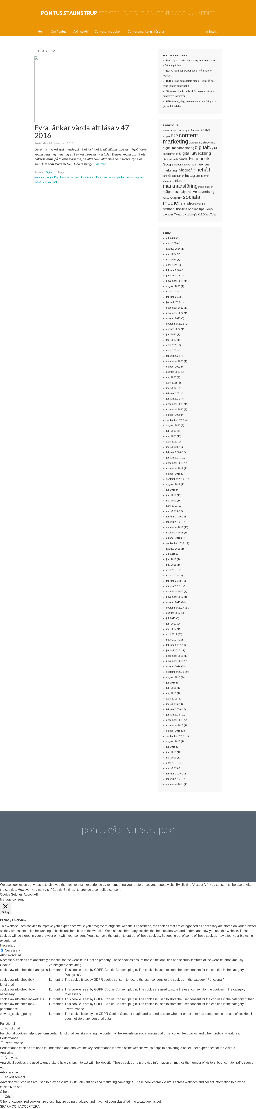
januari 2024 (173, 275)
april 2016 (171, 698)
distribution (169, 159)
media (201, 187)
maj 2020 (171, 436)
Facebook (101, 177)
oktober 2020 (173, 415)
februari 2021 (173, 393)
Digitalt (49, 172)
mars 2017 (172, 639)
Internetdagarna (134, 177)
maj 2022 (171, 340)
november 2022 (174, 313)
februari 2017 (173, 645)
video (200, 214)
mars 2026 (172, 243)
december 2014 (174, 784)
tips (179, 209)
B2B (174, 136)
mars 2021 (172, 388)
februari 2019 (173, 516)
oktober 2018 (173, 538)
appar (166, 136)
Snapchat (176, 197)
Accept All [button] (31, 894)
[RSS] (207, 860)
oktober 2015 (173, 730)
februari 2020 (173, 452)
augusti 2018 (173, 548)
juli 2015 (171, 746)
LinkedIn (179, 181)
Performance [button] (9, 1038)
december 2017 (174, 591)
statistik (187, 203)
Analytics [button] (6, 1052)
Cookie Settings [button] (11, 894)
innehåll (201, 169)
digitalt (202, 147)
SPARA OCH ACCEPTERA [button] (20, 1106)
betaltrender (87, 177)
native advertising (201, 192)
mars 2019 (172, 511)
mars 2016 (172, 704)
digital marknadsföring (178, 148)
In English (211, 31)
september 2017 (175, 607)
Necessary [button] (7, 945)
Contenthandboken (108, 31)
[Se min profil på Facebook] (94, 860)
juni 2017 (171, 623)
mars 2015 (172, 768)
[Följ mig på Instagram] (162, 860)
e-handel (181, 159)
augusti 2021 (173, 372)
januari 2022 (173, 356)
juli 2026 (171, 238)
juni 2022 (171, 334)
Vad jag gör (80, 31)
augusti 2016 (173, 677)
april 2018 (171, 570)
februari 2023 (173, 297)
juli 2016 (171, 682)
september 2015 (175, 736)
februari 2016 (173, 709)
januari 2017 (173, 650)
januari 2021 (173, 398)
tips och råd (190, 209)
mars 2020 (172, 447)
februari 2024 (173, 270)
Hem (41, 31)
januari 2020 (173, 457)
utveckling (189, 214)
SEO (166, 197)
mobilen (209, 186)
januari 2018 (173, 586)
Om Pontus (58, 31)
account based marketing (175, 130)
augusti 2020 (173, 425)
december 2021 (174, 361)
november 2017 (174, 597)
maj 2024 (171, 259)
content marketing (180, 138)
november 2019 (174, 468)
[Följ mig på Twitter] (49, 860)
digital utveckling (195, 153)
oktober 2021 (173, 366)
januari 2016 (173, 714)
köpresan (167, 181)
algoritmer (39, 177)
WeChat (52, 182)
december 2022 (174, 307)
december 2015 (174, 720)
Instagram (192, 175)
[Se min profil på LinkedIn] (71, 860)
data (212, 142)
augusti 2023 (173, 286)
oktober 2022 (173, 318)
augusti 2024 (173, 248)
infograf (184, 170)
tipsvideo (206, 209)
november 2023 (174, 281)
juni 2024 (171, 254)
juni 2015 (171, 752)
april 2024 (171, 265)
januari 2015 (173, 779)
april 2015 (171, 763)
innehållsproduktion (173, 175)
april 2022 (171, 345)
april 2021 (171, 382)
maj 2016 (171, 693)
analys (206, 130)
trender (168, 214)
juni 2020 (171, 430)
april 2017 (171, 634)
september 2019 (175, 479)
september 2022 (175, 323)
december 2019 (174, 463)
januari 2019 (173, 522)
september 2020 (175, 420)
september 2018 (175, 543)
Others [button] (4, 1091)
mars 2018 (172, 575)
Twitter (178, 214)
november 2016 (174, 661)
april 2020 (171, 441)
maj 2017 (171, 629)
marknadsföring (180, 186)
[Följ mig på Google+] (139, 860)
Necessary (12, 950)
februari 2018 (173, 581)
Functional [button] (7, 1023)
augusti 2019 (173, 484)
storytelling (199, 203)
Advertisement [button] (10, 1072)
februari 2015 (173, 773)
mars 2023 (172, 291)
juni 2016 (171, 688)
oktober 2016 (173, 666)
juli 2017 (171, 618)
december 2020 (174, 404)
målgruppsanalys (175, 191)
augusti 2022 (173, 329)
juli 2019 (171, 489)
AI (189, 130)
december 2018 (174, 527)
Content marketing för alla (146, 31)
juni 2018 (171, 559)
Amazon (195, 130)
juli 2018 (171, 554)
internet (205, 175)
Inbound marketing (184, 164)
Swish (37, 182)
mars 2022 (172, 350)
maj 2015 (171, 757)
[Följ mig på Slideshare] (185, 860)
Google (168, 164)
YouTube (211, 214)
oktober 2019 (173, 473)
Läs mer (100, 164)
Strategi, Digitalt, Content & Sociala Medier (128, 13)
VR (44, 182)
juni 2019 (171, 495)
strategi (169, 209)
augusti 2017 (173, 613)
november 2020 (174, 409)
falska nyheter (116, 177)
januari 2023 (173, 302)
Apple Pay (52, 177)
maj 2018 (171, 564)
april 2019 (171, 505)
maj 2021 (171, 377)
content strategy (199, 142)
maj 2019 (171, 500)
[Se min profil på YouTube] (117, 860)
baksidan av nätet (69, 177)
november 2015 (174, 725)
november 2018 (174, 532)
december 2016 (174, 656)
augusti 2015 (173, 741)
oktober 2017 (173, 602)
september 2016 (175, 672)
